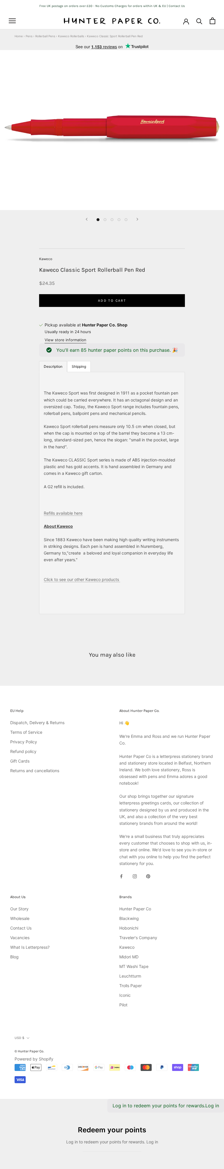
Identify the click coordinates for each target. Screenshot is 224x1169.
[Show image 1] (98, 219)
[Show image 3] (112, 219)
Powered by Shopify (34, 1058)
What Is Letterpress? (30, 947)
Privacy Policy (23, 741)
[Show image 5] (126, 219)
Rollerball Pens (45, 36)
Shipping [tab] (79, 366)
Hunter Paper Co (135, 908)
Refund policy (23, 751)
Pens (29, 36)
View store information (65, 339)
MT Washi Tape (133, 966)
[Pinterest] (148, 876)
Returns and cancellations (34, 770)
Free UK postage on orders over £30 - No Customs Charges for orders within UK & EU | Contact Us (112, 6)
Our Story (19, 908)
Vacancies (19, 937)
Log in (212, 1105)
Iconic (125, 995)
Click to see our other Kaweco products (82, 579)
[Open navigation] (12, 20)
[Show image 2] (105, 219)
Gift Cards (19, 760)
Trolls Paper (130, 985)
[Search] (199, 21)
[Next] (137, 219)
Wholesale (19, 918)
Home (19, 36)
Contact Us (21, 927)
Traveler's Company (138, 937)
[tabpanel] (112, 493)
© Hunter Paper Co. (29, 1051)
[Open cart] (212, 20)
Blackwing (129, 918)
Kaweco (45, 259)
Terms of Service (26, 732)
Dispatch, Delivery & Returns (37, 722)
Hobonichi (128, 927)
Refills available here (63, 513)
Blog (14, 956)
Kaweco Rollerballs (71, 36)
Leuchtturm (130, 975)
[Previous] (87, 219)
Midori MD (129, 956)
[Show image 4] (119, 219)
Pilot (123, 1004)
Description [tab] (53, 366)
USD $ (19, 1038)
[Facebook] (121, 876)
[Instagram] (135, 876)
